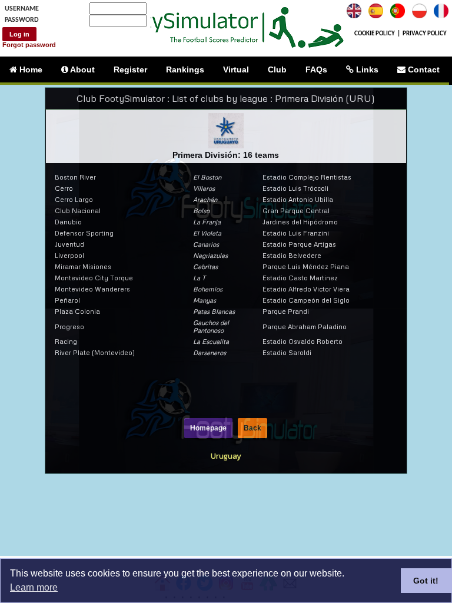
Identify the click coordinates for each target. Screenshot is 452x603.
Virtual (236, 69)
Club (277, 69)
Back (252, 428)
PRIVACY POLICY (425, 34)
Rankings (185, 69)
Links (366, 69)
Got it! (425, 580)
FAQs (316, 69)
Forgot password (29, 44)
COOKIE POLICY (374, 34)
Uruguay (226, 456)
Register (130, 69)
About (81, 69)
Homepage (208, 428)
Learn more (34, 587)
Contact (423, 69)
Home (29, 69)
